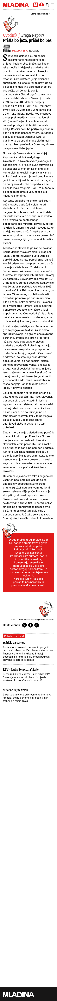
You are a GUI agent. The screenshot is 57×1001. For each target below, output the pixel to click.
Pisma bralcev (17, 619)
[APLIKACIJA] (35, 5)
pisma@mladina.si (45, 619)
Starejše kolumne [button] (39, 14)
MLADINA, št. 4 (19, 50)
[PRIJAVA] (41, 5)
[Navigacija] (52, 4)
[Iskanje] (47, 5)
